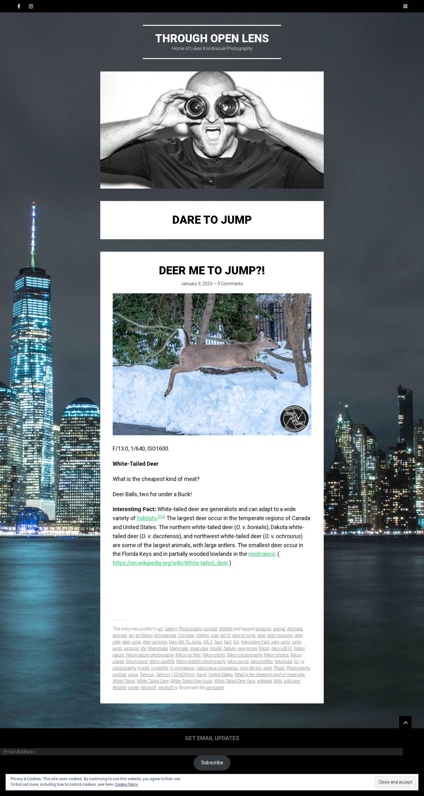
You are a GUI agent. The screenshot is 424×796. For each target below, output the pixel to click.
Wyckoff (148, 687)
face (218, 641)
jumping (131, 648)
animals (120, 635)
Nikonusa (283, 661)
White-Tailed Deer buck (191, 681)
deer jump (131, 641)
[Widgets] (405, 722)
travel (201, 674)
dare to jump (243, 635)
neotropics (261, 554)
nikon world (238, 661)
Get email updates (212, 738)
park (268, 668)
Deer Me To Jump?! (212, 270)
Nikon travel (137, 661)
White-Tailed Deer (153, 681)
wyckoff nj (167, 687)
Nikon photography (244, 654)
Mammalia (158, 648)
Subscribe (212, 763)
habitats (147, 518)
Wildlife (226, 628)
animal (279, 628)
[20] (161, 516)
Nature (229, 648)
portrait (210, 628)
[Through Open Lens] (212, 130)
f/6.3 (207, 641)
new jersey (247, 648)
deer (261, 635)
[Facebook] (18, 6)
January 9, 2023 (196, 283)
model (216, 648)
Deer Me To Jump (185, 641)
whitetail (264, 681)
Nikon (264, 648)
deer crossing (280, 635)
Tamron (147, 674)
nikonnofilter (261, 661)
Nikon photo (213, 654)
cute (215, 635)
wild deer (292, 681)
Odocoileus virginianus (217, 668)
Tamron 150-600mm (175, 674)
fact (227, 641)
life (143, 648)
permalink (215, 687)
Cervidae (186, 635)
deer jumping (155, 641)
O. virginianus (182, 668)
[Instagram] (31, 6)
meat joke (199, 648)
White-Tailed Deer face (234, 681)
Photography (190, 628)
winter (133, 687)
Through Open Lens (212, 38)
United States (221, 674)
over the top (251, 668)
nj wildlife (159, 668)
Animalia (295, 628)
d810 (225, 635)
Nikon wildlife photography (200, 661)
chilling (202, 635)
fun (236, 641)
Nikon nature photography (150, 654)
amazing (263, 628)
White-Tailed (124, 681)
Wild (278, 681)
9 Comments (230, 283)
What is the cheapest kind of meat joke (270, 674)
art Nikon (144, 635)
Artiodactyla (165, 635)
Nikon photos (276, 654)
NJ (296, 661)
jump (285, 641)
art (160, 628)
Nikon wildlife (162, 661)
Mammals (178, 648)
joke (275, 641)
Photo (279, 668)
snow (133, 674)
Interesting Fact (255, 641)
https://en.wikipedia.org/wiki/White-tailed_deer (170, 563)
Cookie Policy (126, 784)
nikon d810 (281, 648)
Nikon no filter (188, 654)
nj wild (143, 668)
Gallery (171, 628)
